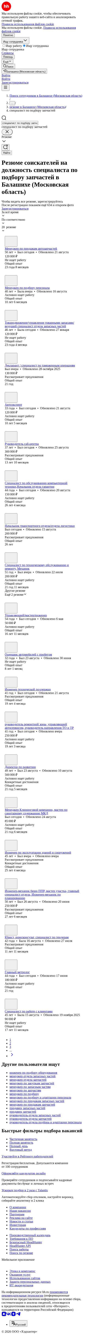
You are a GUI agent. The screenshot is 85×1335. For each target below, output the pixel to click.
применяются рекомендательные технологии (35, 1293)
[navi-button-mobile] (5, 87)
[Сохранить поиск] (5, 147)
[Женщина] (11, 280)
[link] (8, 66)
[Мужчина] (11, 241)
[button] (6, 75)
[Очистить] (7, 132)
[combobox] (20, 123)
